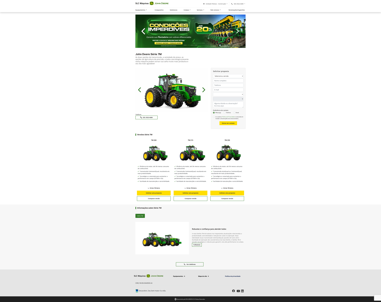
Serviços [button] (200, 10)
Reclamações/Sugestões (237, 10)
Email (237, 230)
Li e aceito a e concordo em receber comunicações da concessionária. (229, 235)
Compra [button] (186, 10)
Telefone (228, 230)
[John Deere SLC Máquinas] (151, 3)
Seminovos (173, 10)
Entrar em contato (228, 241)
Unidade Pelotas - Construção (215, 4)
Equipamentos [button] (140, 10)
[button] (143, 90)
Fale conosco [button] (215, 10)
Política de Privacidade (228, 234)
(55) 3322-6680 (238, 4)
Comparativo (159, 10)
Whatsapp (218, 230)
